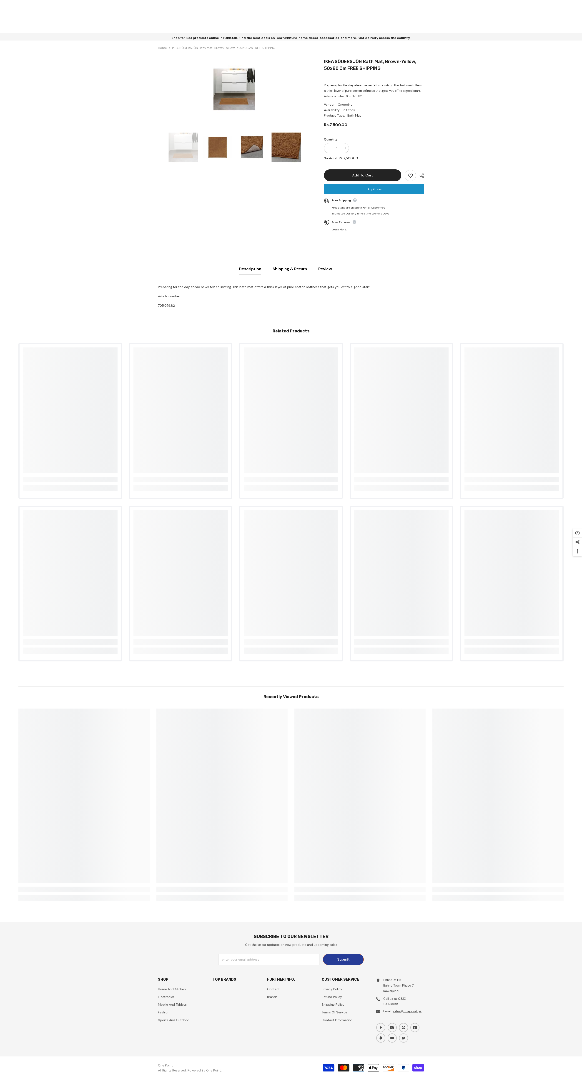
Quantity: (331, 139)
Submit (343, 959)
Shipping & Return (290, 269)
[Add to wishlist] (410, 175)
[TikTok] (414, 1027)
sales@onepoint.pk (407, 1011)
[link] (70, 479)
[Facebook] (380, 1027)
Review (325, 269)
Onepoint (345, 104)
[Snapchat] (380, 1038)
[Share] (420, 175)
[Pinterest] (403, 1027)
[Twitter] (403, 1038)
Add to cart (362, 175)
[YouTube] (392, 1038)
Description (250, 269)
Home (162, 48)
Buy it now (374, 189)
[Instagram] (392, 1027)
